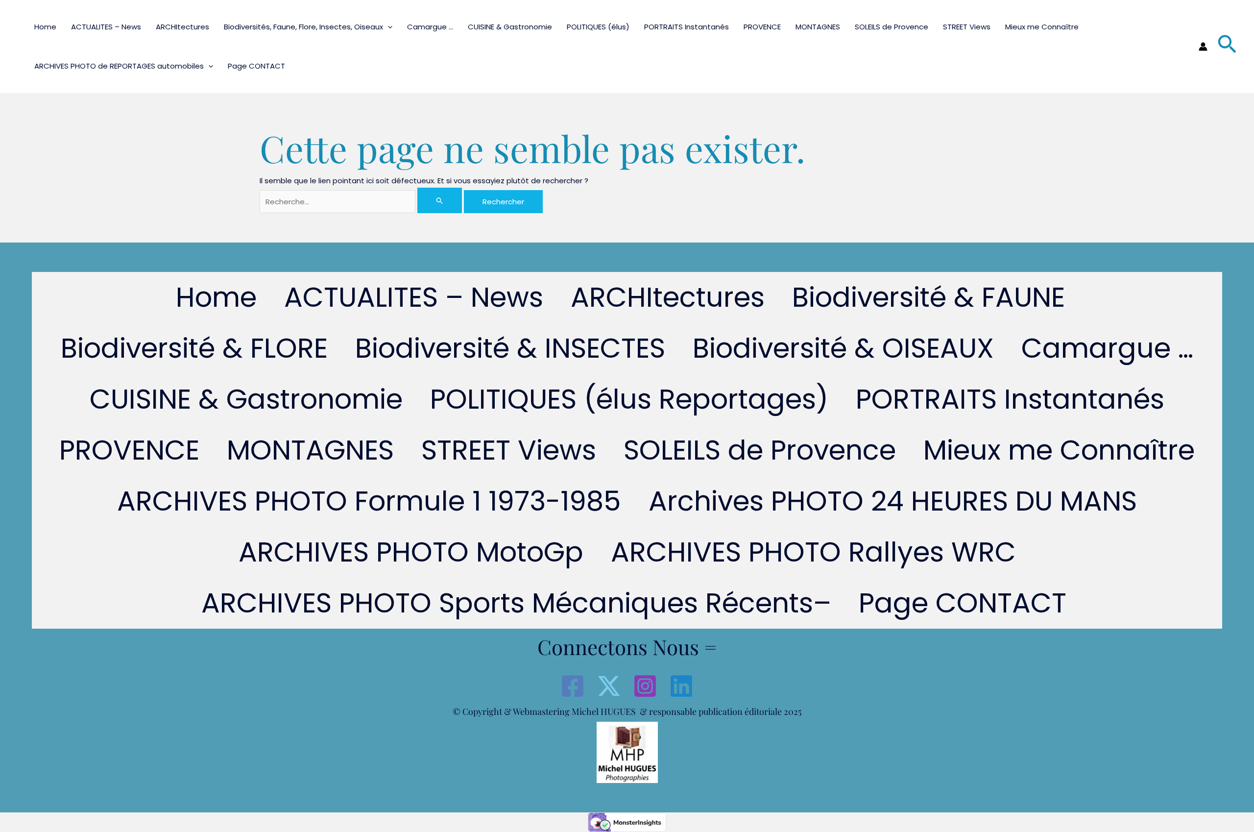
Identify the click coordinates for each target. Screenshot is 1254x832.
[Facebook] (572, 686)
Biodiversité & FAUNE (928, 297)
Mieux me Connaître (1042, 27)
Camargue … (430, 27)
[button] (387, 27)
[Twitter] (609, 686)
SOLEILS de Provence (891, 27)
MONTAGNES (818, 27)
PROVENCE (762, 27)
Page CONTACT (256, 66)
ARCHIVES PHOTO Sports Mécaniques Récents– (516, 603)
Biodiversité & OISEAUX (843, 348)
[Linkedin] (681, 686)
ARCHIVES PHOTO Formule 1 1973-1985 (369, 501)
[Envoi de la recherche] (439, 200)
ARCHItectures (182, 27)
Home (45, 27)
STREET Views (966, 27)
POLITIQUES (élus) (598, 27)
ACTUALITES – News (106, 27)
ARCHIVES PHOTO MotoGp (411, 552)
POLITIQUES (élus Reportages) (629, 399)
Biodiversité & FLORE (194, 348)
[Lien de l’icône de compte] (1203, 46)
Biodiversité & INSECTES (510, 348)
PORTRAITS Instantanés (686, 27)
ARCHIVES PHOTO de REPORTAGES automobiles (119, 66)
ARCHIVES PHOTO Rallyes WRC (813, 552)
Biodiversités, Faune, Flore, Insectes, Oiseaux (303, 27)
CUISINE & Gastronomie (510, 27)
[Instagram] (645, 686)
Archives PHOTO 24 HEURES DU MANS (893, 501)
